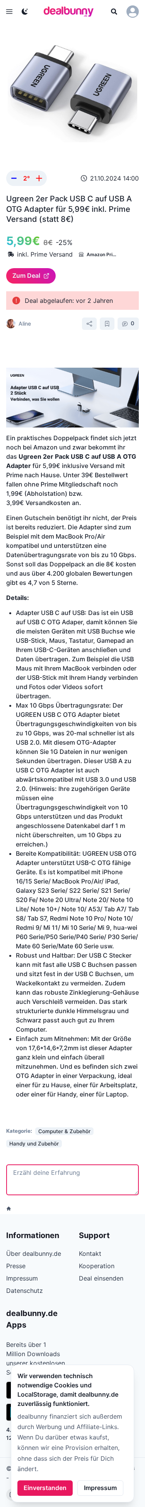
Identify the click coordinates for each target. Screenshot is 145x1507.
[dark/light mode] (24, 11)
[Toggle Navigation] (9, 11)
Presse (16, 1266)
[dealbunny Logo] (71, 11)
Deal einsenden (101, 1278)
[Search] (114, 11)
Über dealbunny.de (33, 1253)
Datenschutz (24, 1290)
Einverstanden (45, 1488)
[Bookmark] (107, 324)
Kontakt (90, 1253)
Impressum (100, 1488)
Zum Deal (26, 275)
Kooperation (96, 1266)
